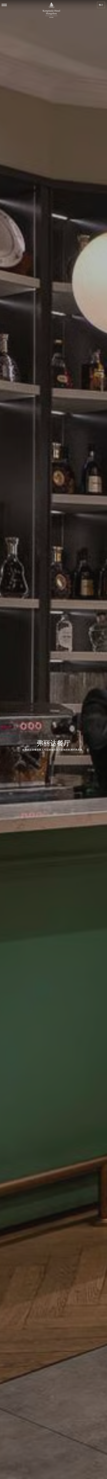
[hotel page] (51, 5)
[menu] (4, 5)
